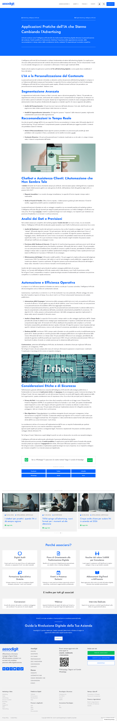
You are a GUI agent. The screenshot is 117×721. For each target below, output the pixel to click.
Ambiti (75, 4)
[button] (104, 4)
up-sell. (73, 133)
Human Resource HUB (38, 678)
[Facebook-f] (7, 668)
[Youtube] (14, 668)
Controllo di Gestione (93, 704)
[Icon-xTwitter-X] (18, 668)
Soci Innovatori (36, 661)
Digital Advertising (80, 17)
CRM (32, 709)
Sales (3, 696)
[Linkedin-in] (4, 668)
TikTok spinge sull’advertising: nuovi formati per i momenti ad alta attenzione (20, 521)
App (32, 700)
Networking (5, 709)
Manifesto (34, 654)
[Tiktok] (21, 668)
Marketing (5, 694)
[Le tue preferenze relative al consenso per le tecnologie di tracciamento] (109, 719)
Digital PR (5, 705)
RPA (60, 707)
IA (59, 706)
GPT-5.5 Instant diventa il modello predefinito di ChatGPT (94, 520)
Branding (4, 701)
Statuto (33, 651)
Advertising (25, 17)
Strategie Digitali (110, 718)
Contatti (34, 667)
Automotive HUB (36, 675)
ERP (32, 706)
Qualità (89, 706)
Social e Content (6, 700)
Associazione (63, 4)
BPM (32, 707)
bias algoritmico (42, 413)
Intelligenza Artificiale (34, 17)
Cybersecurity (62, 694)
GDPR (60, 700)
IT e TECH (61, 696)
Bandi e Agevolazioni (93, 702)
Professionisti (36, 659)
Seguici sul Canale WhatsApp (70, 670)
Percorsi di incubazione (93, 696)
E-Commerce (34, 696)
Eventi (93, 4)
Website (33, 694)
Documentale (34, 711)
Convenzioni (35, 664)
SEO (3, 707)
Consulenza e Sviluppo (93, 694)
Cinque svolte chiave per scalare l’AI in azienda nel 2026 (57, 520)
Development (34, 698)
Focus (84, 4)
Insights (34, 673)
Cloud (60, 698)
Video (4, 703)
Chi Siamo (34, 656)
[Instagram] (11, 668)
